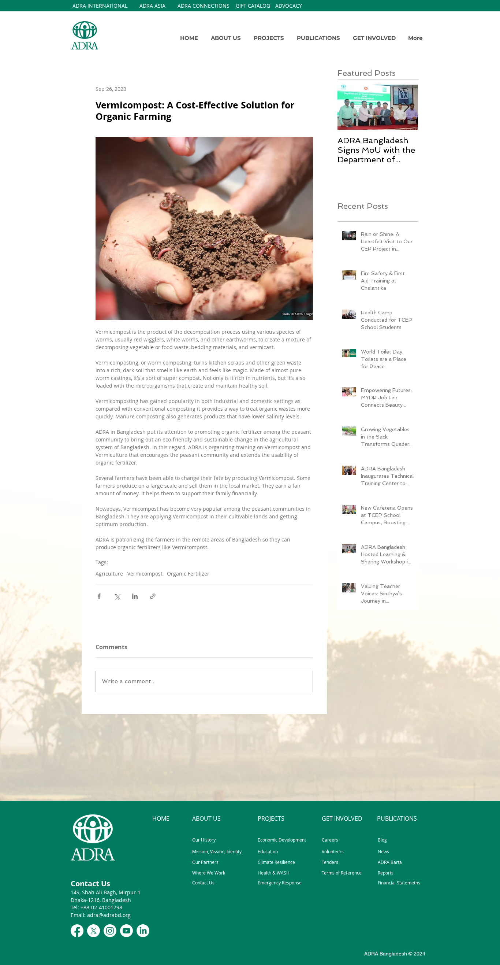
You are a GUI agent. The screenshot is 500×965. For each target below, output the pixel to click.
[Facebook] (77, 930)
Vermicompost (145, 573)
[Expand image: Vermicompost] (204, 228)
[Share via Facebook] (99, 596)
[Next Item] (406, 107)
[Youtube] (126, 930)
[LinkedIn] (143, 930)
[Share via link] (152, 596)
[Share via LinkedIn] (134, 596)
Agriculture (109, 573)
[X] (93, 930)
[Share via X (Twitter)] (116, 596)
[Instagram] (110, 930)
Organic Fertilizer (188, 573)
